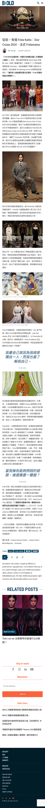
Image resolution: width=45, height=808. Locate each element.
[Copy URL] (22, 557)
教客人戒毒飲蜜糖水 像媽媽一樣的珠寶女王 (20, 735)
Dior (10, 551)
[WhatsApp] (17, 557)
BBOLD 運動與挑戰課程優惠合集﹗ (16, 715)
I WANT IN (22, 694)
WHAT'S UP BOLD (9, 632)
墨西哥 (28, 551)
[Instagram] (19, 669)
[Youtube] (31, 669)
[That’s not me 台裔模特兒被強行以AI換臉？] (22, 615)
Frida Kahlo (18, 551)
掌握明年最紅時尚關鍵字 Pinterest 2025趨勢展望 (21, 729)
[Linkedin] (25, 669)
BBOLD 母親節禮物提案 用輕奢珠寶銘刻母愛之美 (22, 710)
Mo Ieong (11, 51)
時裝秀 (35, 551)
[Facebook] (12, 557)
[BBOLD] (8, 3)
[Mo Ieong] (5, 50)
